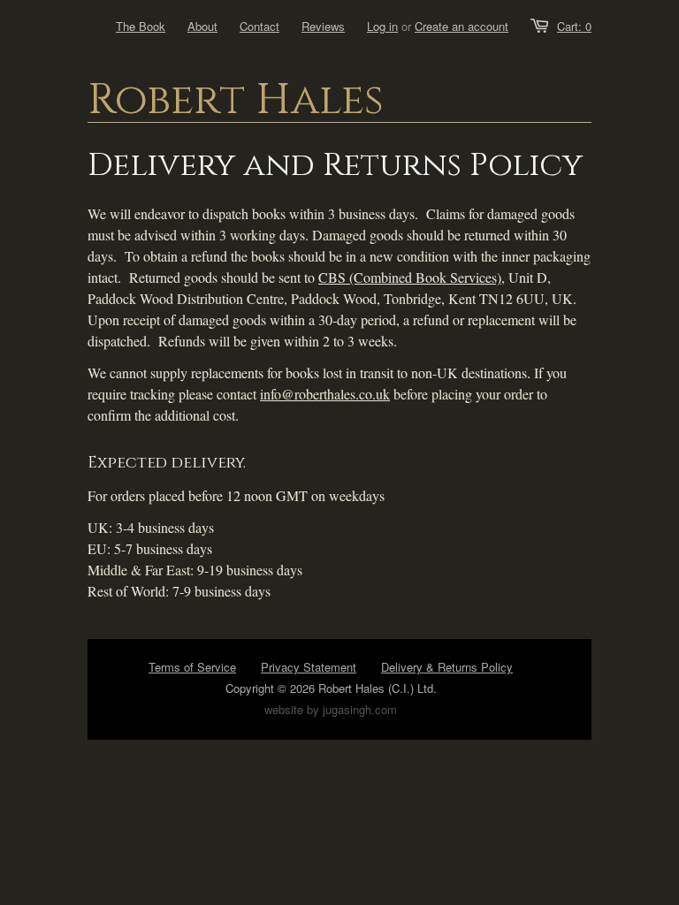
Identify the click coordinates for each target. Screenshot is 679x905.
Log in (382, 26)
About (202, 26)
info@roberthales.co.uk (325, 393)
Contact (259, 26)
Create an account (461, 26)
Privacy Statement (308, 666)
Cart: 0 (574, 26)
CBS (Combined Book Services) (409, 277)
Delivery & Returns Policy (447, 666)
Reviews (323, 26)
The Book (140, 26)
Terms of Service (192, 666)
